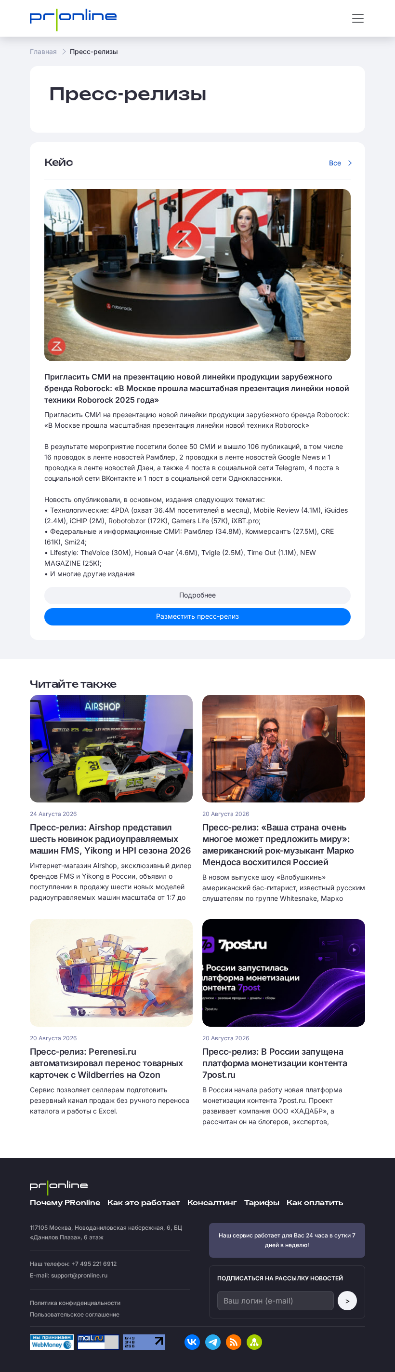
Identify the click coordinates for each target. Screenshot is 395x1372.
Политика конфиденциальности (75, 1302)
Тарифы (261, 1203)
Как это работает (143, 1203)
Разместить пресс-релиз (197, 616)
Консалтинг (212, 1203)
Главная (43, 51)
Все (335, 163)
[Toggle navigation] (358, 18)
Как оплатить (315, 1203)
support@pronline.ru (79, 1275)
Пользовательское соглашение (74, 1314)
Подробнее (197, 595)
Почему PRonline (65, 1203)
